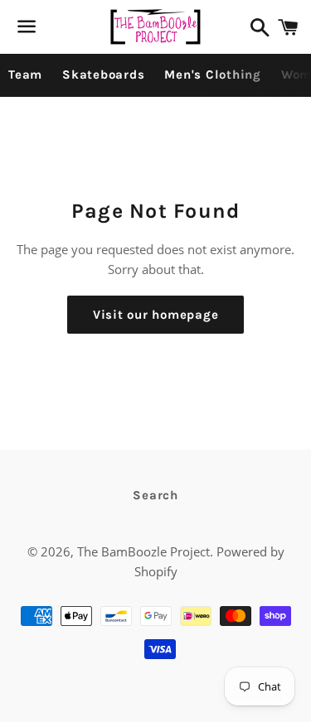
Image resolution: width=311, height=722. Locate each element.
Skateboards (103, 74)
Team (25, 74)
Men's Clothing (212, 74)
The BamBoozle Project (143, 551)
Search (155, 495)
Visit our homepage (156, 314)
